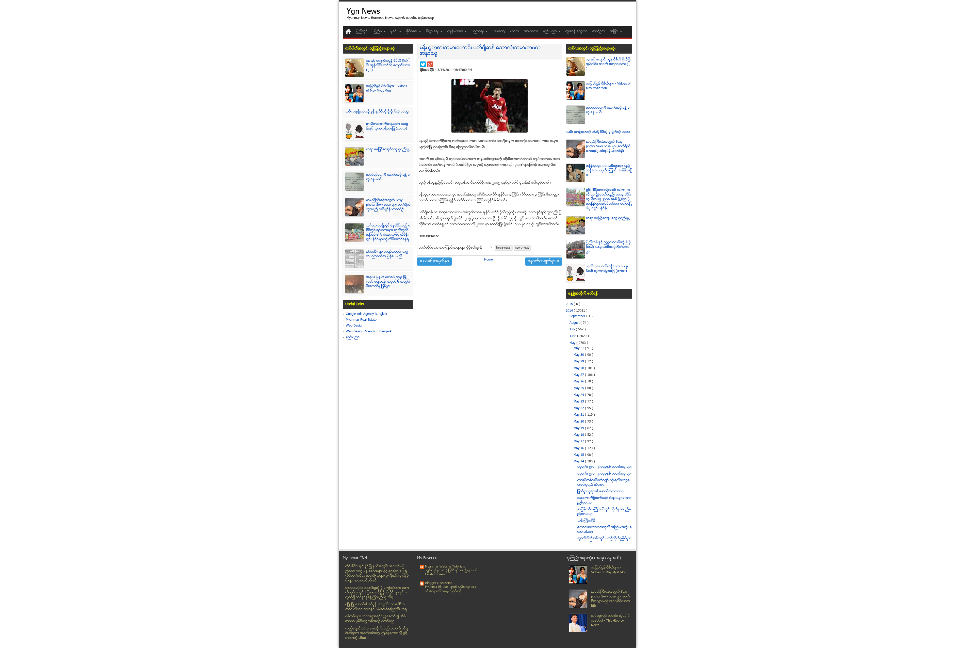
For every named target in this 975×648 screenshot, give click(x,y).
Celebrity (499, 31)
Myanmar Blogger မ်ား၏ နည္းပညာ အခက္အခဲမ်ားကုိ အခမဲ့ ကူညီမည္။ (450, 589)
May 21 (579, 415)
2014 (570, 311)
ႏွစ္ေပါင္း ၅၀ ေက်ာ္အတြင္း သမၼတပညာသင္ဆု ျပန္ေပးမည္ (387, 254)
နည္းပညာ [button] (550, 31)
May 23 (579, 401)
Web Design (354, 325)
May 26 (579, 381)
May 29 (579, 361)
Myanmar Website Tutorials (445, 566)
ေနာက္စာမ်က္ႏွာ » (543, 261)
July (573, 329)
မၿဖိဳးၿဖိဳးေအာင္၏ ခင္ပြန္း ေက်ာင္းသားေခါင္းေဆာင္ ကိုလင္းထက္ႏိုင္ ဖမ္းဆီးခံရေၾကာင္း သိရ (376, 607)
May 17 (579, 441)
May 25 (579, 388)
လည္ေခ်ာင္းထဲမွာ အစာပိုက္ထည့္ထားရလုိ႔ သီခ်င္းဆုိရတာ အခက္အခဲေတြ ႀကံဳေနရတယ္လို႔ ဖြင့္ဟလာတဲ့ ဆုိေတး (376, 633)
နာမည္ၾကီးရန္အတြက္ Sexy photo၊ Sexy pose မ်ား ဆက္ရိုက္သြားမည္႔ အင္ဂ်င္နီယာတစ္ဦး (388, 205)
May (573, 343)
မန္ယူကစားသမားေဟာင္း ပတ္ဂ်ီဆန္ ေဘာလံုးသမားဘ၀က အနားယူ (480, 50)
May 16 (579, 448)
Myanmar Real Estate (361, 320)
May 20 (579, 421)
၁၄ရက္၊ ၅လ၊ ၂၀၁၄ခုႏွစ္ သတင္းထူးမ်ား (604, 467)
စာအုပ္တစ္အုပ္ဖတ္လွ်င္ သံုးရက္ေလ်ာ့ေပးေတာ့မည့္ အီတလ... (603, 482)
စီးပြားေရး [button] (433, 31)
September (578, 316)
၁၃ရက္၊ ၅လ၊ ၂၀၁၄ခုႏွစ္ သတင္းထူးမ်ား (604, 474)
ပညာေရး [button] (478, 31)
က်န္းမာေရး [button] (455, 31)
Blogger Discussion (438, 583)
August (575, 323)
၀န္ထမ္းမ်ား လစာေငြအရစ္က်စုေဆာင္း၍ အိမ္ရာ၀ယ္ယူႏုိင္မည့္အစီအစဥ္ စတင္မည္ (375, 619)
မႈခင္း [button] (395, 31)
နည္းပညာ (353, 337)
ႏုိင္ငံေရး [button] (412, 31)
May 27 (579, 375)
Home (488, 259)
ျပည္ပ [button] (378, 31)
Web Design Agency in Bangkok (369, 331)
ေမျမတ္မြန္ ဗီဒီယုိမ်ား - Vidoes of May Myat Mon (386, 88)
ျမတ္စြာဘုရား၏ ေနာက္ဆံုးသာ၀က (600, 491)
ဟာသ (514, 31)
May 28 (579, 368)
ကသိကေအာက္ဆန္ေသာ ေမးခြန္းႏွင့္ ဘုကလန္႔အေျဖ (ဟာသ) (387, 126)
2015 (570, 304)
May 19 (579, 428)
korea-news (503, 248)
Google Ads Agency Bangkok (366, 314)
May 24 (579, 395)
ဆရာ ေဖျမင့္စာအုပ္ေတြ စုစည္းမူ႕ (388, 149)
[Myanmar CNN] (348, 31)
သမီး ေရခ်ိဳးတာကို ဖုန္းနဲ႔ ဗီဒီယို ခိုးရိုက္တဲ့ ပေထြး (377, 111)
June (573, 336)
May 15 (579, 455)
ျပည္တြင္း (362, 31)
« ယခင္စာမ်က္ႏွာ (434, 261)
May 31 (579, 348)
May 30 (579, 355)
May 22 (579, 408)
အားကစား (531, 31)
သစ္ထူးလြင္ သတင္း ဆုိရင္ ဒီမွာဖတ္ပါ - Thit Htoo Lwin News (610, 621)
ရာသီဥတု (598, 31)
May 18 (579, 435)
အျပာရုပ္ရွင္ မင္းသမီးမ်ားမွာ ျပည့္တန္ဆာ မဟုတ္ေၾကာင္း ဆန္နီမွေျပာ (608, 170)
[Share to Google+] (430, 64)
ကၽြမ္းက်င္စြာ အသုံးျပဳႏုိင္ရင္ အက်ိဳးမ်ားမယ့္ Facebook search (451, 573)
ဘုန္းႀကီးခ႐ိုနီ (586, 521)
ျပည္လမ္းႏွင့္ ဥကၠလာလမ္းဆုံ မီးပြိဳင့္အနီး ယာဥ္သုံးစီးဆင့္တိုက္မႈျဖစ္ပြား (608, 247)
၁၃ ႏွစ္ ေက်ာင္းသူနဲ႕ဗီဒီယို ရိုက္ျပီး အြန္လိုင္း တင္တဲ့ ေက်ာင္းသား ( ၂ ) (388, 65)
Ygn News (363, 12)
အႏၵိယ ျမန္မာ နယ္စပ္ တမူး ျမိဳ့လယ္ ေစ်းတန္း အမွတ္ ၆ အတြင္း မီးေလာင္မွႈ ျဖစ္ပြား (388, 282)
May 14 (579, 461)
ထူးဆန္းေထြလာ (576, 31)
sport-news (522, 248)
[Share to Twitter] (423, 64)
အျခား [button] (615, 31)
